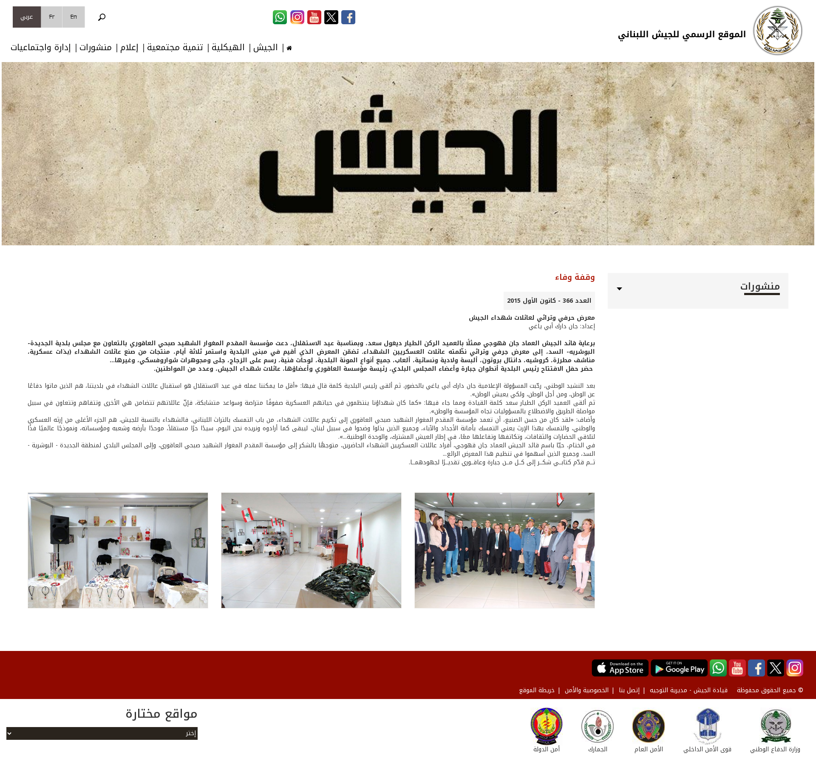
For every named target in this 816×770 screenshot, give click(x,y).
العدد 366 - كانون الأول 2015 (549, 301)
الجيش (265, 47)
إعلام (129, 47)
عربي (26, 17)
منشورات (95, 47)
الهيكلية (228, 47)
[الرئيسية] (777, 30)
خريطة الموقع (537, 690)
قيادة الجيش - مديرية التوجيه (689, 690)
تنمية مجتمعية (175, 47)
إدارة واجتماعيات (41, 47)
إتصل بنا (629, 690)
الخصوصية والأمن (587, 690)
